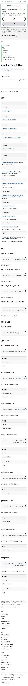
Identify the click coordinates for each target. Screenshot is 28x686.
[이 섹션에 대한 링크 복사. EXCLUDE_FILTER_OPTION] (21, 269)
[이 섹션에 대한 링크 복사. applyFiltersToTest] (15, 372)
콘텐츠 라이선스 (23, 601)
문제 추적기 (3, 669)
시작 (14, 23)
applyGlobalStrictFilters (10, 195)
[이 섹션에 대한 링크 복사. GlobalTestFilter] (13, 327)
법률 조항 (16, 675)
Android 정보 (4, 675)
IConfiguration (15, 237)
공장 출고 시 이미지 (5, 623)
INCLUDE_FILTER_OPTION (9, 128)
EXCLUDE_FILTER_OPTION (9, 120)
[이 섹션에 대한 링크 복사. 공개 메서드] (11, 341)
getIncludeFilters (8, 216)
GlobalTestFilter (8, 148)
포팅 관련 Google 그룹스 (6, 649)
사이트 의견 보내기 (15, 677)
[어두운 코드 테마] (26, 258)
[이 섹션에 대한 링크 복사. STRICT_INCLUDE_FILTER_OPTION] (2, 304)
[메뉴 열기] (2, 2)
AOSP (2, 41)
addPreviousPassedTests (10, 162)
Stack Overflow (5, 667)
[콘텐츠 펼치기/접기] (10, 45)
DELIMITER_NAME (7, 111)
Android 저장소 (4, 614)
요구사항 (3, 616)
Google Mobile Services (6, 664)
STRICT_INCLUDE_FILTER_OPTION (12, 137)
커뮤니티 (11, 675)
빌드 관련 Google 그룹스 (6, 646)
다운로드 (3, 619)
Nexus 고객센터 (4, 660)
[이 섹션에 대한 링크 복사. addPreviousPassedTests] (20, 345)
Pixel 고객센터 (4, 657)
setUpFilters (6, 237)
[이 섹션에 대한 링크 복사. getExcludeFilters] (14, 472)
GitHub (3, 628)
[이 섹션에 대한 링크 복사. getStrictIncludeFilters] (17, 529)
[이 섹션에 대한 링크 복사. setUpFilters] (10, 558)
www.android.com (5, 662)
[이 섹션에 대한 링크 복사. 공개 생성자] (11, 322)
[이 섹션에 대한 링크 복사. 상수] (5, 249)
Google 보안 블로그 (5, 642)
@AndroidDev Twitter (6, 637)
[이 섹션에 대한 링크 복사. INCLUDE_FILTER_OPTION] (20, 286)
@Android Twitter (5, 634)
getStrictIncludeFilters (10, 226)
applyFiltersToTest (8, 171)
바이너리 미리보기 (5, 621)
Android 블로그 (4, 639)
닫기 (14, 19)
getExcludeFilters (8, 206)
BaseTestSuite (19, 183)
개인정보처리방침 (6, 677)
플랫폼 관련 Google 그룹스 (7, 644)
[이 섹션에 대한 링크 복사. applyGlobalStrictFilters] (18, 435)
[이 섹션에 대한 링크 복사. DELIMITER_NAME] (15, 253)
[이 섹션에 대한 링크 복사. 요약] (5, 98)
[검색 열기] (18, 2)
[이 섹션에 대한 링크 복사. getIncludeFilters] (14, 501)
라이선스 (22, 675)
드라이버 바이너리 (5, 626)
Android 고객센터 (5, 655)
